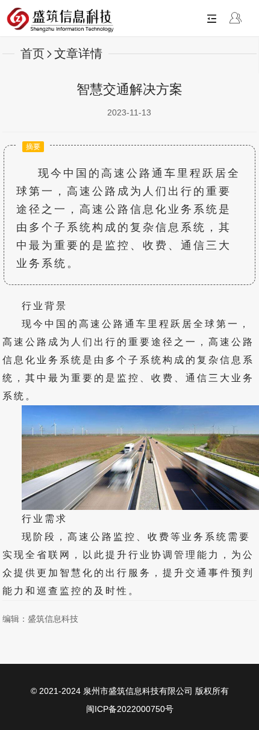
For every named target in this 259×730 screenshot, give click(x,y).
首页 (32, 53)
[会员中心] (235, 19)
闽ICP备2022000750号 (129, 709)
